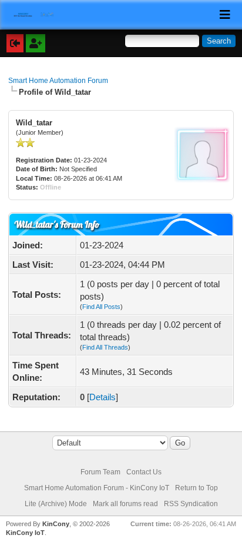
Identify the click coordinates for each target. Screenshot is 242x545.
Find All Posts (101, 306)
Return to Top (196, 488)
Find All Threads (105, 347)
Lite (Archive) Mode (56, 504)
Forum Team (100, 472)
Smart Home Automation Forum (58, 81)
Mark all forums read (125, 504)
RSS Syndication (191, 504)
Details (102, 397)
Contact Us (144, 472)
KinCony (55, 523)
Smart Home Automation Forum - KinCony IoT (96, 488)
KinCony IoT (25, 532)
